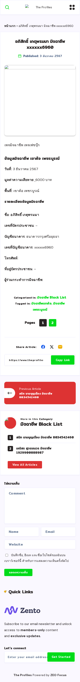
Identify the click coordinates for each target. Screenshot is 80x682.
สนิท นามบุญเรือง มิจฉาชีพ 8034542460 (45, 437)
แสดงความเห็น (18, 572)
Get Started (61, 657)
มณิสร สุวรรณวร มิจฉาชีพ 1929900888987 (33, 450)
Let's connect (15, 648)
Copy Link (63, 360)
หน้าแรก (10, 26)
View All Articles (24, 465)
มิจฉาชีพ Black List (51, 297)
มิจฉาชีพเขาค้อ (41, 303)
